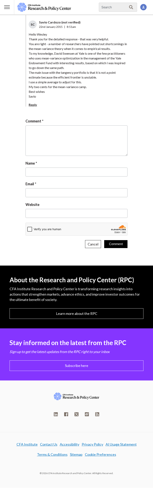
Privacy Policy (92, 444)
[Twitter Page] (76, 414)
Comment (33, 121)
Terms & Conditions (52, 454)
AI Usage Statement (121, 444)
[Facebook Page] (66, 414)
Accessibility (69, 444)
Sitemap (76, 454)
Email (30, 184)
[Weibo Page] (87, 414)
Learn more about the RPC (76, 313)
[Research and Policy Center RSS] (97, 414)
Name (30, 163)
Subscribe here (76, 365)
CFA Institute (27, 444)
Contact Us (48, 444)
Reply (33, 105)
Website (32, 204)
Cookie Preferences (100, 454)
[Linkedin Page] (56, 414)
